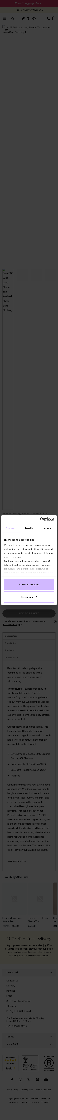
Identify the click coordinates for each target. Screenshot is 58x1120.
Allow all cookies (29, 584)
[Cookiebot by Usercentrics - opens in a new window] (41, 519)
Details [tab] (29, 528)
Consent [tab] (10, 528)
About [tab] (47, 528)
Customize (27, 596)
